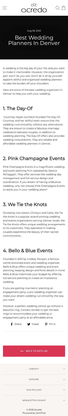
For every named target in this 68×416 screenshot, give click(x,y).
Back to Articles (36, 351)
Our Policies (34, 390)
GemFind (41, 413)
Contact (34, 369)
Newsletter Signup (33, 400)
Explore (34, 379)
